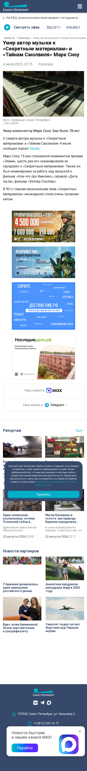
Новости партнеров (21, 551)
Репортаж (12, 430)
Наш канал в (34, 391)
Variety (34, 149)
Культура (46, 64)
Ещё (79, 430)
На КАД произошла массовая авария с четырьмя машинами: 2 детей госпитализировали (45, 17)
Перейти (25, 748)
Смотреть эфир (26, 27)
